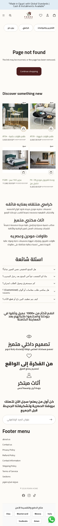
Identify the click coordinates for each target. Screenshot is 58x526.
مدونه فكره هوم (10, 482)
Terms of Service (10, 471)
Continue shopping (29, 71)
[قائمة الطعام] (3, 15)
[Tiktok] (34, 495)
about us (6, 439)
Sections (6, 477)
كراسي (30, 28)
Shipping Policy (9, 466)
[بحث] (10, 15)
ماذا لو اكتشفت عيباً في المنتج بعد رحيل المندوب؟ (24, 276)
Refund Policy (8, 455)
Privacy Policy (8, 450)
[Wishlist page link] (40, 15)
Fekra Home (32, 488)
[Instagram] (29, 495)
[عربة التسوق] (54, 15)
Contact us (7, 445)
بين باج (15, 28)
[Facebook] (23, 495)
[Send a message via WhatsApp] (51, 519)
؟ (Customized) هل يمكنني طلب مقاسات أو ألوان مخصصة (25, 291)
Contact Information (11, 461)
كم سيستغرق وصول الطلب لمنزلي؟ (18, 283)
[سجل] (51, 419)
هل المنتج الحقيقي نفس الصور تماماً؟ (19, 269)
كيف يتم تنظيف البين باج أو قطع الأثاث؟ (20, 299)
